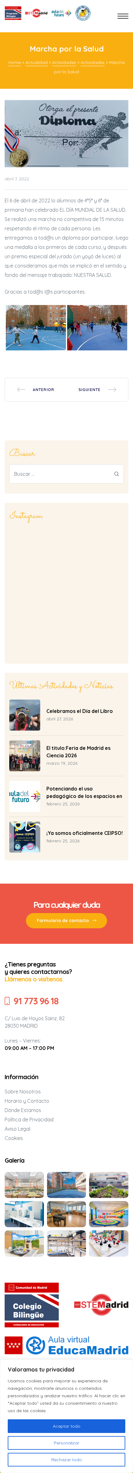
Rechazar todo (66, 1459)
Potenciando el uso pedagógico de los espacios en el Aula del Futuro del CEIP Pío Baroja (84, 793)
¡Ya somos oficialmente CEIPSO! (84, 833)
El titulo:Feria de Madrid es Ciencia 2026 (78, 752)
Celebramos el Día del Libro (79, 711)
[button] (66, 920)
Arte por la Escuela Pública (97, 390)
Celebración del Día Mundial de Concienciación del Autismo (35, 390)
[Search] (116, 474)
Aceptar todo (66, 1426)
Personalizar (66, 1443)
